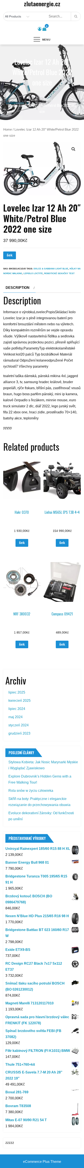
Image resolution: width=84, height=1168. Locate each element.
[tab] (19, 288)
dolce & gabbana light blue (51, 268)
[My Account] (40, 29)
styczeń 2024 (18, 725)
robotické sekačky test (59, 273)
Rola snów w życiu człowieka (30, 790)
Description (18, 287)
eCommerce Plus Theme (42, 1161)
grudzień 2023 (19, 733)
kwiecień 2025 (19, 700)
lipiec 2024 (16, 709)
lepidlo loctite (33, 273)
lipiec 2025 (16, 692)
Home (7, 129)
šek (9, 255)
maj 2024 (15, 717)
